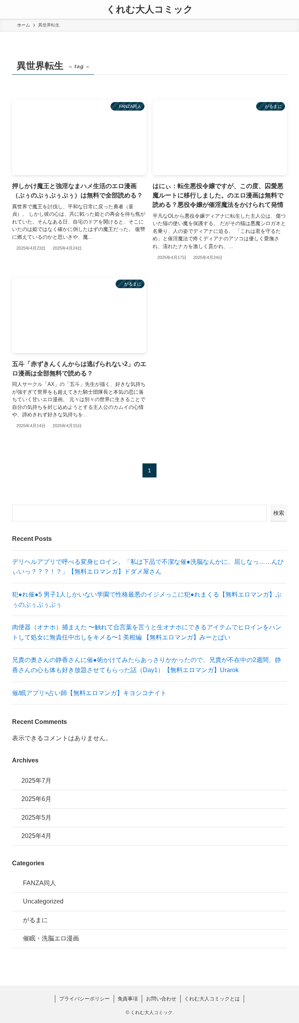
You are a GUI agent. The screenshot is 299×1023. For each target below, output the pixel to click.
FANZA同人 (39, 883)
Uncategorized (43, 901)
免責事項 (128, 999)
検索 (278, 513)
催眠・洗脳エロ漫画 (51, 938)
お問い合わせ (161, 999)
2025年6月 (36, 799)
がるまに (35, 920)
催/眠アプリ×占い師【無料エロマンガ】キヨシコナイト (89, 693)
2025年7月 (36, 780)
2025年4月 (36, 836)
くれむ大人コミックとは (212, 999)
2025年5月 (36, 817)
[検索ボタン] (289, 9)
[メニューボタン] (9, 9)
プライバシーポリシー (84, 999)
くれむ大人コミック (149, 9)
